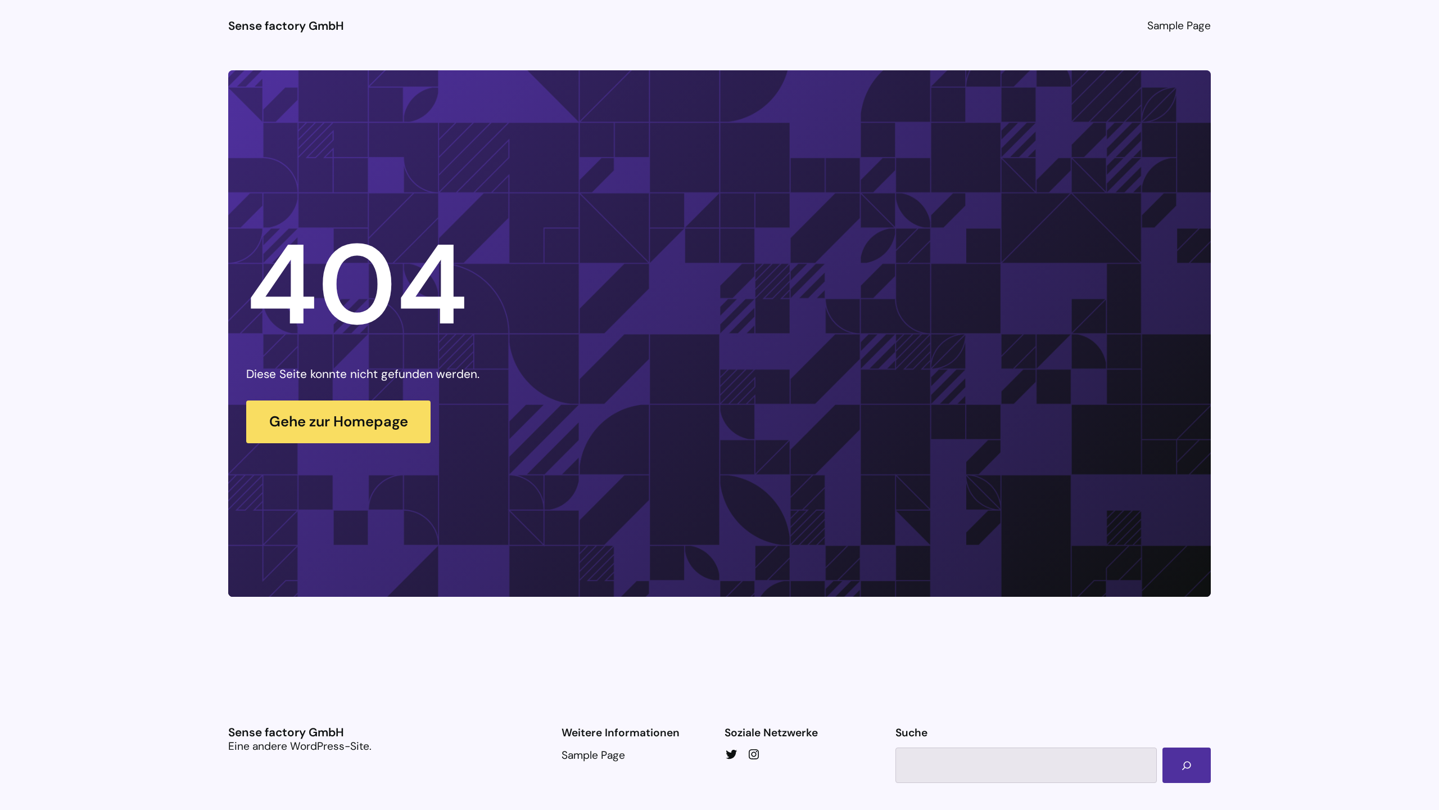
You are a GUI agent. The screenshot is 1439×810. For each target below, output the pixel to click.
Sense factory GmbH (286, 25)
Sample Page (1179, 26)
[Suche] (1186, 765)
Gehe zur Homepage (338, 421)
